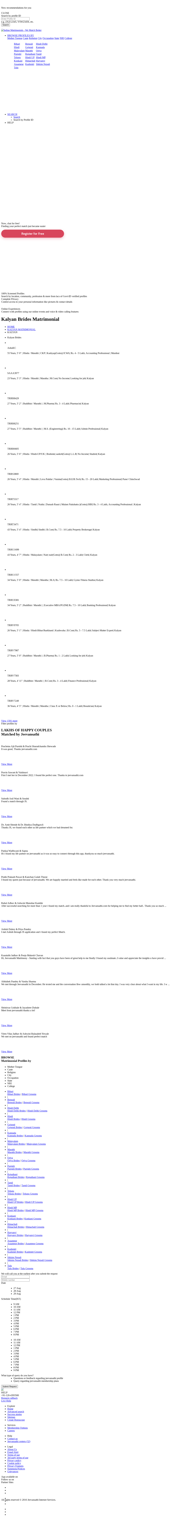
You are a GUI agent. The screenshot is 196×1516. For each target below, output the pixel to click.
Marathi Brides (14, 1152)
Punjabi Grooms (31, 1169)
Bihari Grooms (29, 1094)
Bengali (29, 44)
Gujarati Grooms (32, 1127)
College (68, 38)
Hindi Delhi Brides (16, 1110)
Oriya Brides (13, 1160)
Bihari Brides (13, 1094)
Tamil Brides (13, 1185)
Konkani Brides (15, 1218)
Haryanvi (40, 60)
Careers (11, 1430)
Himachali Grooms (35, 1227)
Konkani (18, 60)
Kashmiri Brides (15, 1252)
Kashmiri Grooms (33, 1252)
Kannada (40, 47)
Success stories (14, 1414)
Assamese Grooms (34, 1243)
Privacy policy (14, 1460)
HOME (11, 326)
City (40, 38)
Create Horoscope (16, 1420)
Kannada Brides (15, 1135)
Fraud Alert (12, 1452)
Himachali (30, 60)
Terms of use (13, 1455)
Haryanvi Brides (15, 1235)
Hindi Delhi (41, 44)
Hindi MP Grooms (34, 1210)
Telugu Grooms (30, 1193)
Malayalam (19, 50)
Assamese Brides (15, 1243)
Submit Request (9, 1386)
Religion (33, 38)
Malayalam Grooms (36, 1144)
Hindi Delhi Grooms (37, 1110)
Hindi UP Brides (15, 1202)
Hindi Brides (13, 1119)
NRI (62, 38)
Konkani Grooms (32, 1218)
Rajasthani (30, 54)
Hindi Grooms (28, 1119)
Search (5, 25)
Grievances (12, 1471)
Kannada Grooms (33, 1135)
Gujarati (29, 47)
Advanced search (15, 1411)
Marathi (29, 50)
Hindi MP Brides (15, 1210)
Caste (25, 38)
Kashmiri (29, 64)
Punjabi (17, 54)
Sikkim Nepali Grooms (41, 1260)
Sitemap (11, 1417)
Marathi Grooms (31, 1152)
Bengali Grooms (31, 1102)
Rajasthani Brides (15, 1177)
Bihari (17, 44)
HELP (10, 122)
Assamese (19, 64)
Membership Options (17, 1428)
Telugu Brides (14, 1193)
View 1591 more (9, 720)
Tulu (16, 67)
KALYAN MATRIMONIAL (21, 329)
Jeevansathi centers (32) (18, 1441)
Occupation (48, 38)
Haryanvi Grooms (33, 1235)
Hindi (16, 47)
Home (10, 1408)
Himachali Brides (15, 1227)
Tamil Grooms (28, 1185)
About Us (12, 1449)
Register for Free (32, 233)
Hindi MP (41, 57)
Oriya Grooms (28, 1160)
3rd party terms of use (17, 1457)
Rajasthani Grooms (35, 1177)
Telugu (17, 57)
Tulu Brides (13, 1268)
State (56, 38)
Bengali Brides (14, 1102)
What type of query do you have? (17, 1375)
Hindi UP (30, 57)
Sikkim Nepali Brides (17, 1260)
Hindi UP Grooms (34, 1202)
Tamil (38, 54)
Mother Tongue (14, 38)
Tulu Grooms (26, 1268)
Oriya (38, 50)
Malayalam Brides (16, 1144)
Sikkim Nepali (43, 64)
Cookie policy (14, 1463)
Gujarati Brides (14, 1127)
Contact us (12, 1438)
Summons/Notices (16, 1468)
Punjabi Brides (14, 1169)
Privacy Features (15, 1466)
